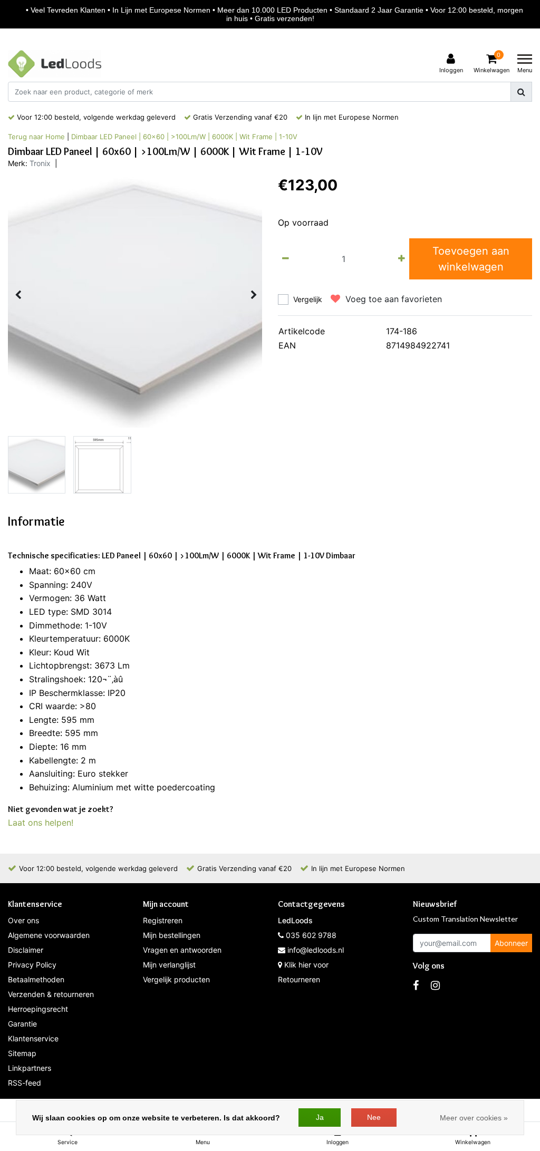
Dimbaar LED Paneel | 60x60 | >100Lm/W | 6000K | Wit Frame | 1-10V (184, 136)
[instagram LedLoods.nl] (435, 985)
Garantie (22, 1023)
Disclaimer (25, 949)
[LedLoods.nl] (54, 64)
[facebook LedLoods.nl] (416, 985)
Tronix (40, 163)
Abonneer (511, 943)
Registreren (162, 920)
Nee (374, 1117)
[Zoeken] (521, 91)
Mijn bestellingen (171, 935)
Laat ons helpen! (40, 822)
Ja (320, 1117)
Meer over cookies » (474, 1118)
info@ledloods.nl (315, 949)
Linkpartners (29, 1067)
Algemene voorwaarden (49, 935)
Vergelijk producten (176, 979)
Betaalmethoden (36, 979)
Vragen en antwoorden (182, 949)
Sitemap (22, 1053)
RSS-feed (24, 1082)
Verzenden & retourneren (51, 994)
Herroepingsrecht (38, 1008)
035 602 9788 (310, 935)
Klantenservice (33, 1038)
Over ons (23, 920)
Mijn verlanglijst (169, 964)
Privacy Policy (32, 964)
